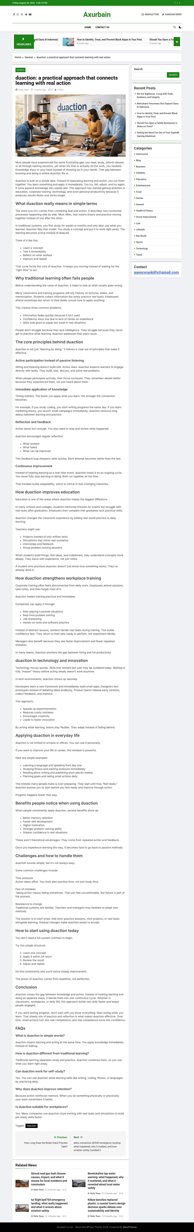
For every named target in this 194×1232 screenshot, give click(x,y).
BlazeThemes (130, 1227)
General (20, 70)
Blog (138, 160)
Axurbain (97, 14)
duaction (33, 210)
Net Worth (141, 236)
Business (140, 166)
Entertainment (143, 185)
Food (138, 191)
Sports (139, 242)
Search (138, 69)
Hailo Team (24, 89)
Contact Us (102, 27)
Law (138, 223)
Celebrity (140, 173)
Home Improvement (146, 217)
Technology (142, 248)
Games (139, 198)
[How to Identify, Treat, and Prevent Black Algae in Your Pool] (40, 43)
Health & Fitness (144, 210)
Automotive (142, 154)
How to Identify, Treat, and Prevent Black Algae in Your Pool (81, 39)
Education (141, 179)
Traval (139, 254)
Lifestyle (140, 229)
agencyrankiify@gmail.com (156, 272)
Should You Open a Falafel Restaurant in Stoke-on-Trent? (140, 3)
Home (88, 27)
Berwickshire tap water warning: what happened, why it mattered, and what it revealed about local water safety (106, 1181)
